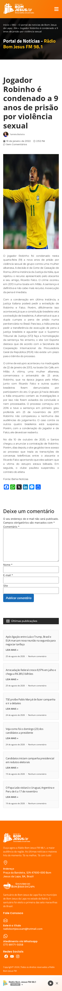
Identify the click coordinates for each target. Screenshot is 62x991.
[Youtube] (12, 956)
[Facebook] (6, 956)
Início (6, 24)
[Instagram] (18, 956)
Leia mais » (12, 649)
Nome (7, 564)
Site (5, 585)
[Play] (50, 983)
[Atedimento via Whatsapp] (5, 936)
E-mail (8, 575)
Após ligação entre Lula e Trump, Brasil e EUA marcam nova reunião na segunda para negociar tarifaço (31, 640)
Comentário (11, 526)
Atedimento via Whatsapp (20, 941)
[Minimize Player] (57, 983)
